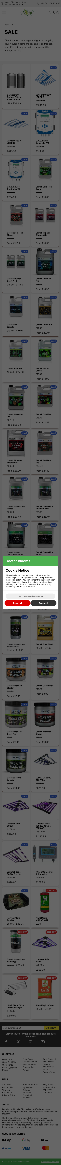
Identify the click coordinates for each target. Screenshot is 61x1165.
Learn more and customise (30, 596)
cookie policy (15, 580)
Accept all (43, 603)
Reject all (17, 603)
